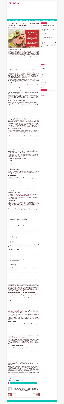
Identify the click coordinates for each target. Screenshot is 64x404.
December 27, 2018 (12, 27)
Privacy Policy (43, 96)
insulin (13, 337)
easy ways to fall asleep (28, 342)
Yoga (41, 87)
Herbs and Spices (45, 20)
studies (13, 283)
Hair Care (52, 20)
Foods (9, 20)
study (11, 190)
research (12, 287)
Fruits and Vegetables (36, 20)
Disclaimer (42, 95)
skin (27, 383)
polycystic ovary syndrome (25, 195)
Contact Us (42, 93)
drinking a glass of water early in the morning (26, 205)
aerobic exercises (10, 311)
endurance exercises (17, 311)
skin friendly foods (33, 383)
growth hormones (14, 315)
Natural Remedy (15, 20)
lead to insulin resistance (26, 280)
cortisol (10, 337)
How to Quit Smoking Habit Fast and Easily (47, 25)
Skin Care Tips (27, 20)
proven (38, 352)
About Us (42, 92)
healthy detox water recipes (26, 223)
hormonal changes (17, 383)
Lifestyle (42, 79)
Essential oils (43, 68)
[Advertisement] (32, 12)
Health (21, 20)
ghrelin (15, 337)
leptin (18, 337)
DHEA (38, 314)
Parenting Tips (43, 84)
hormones (23, 383)
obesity (17, 195)
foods (11, 383)
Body (41, 66)
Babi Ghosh (17, 27)
